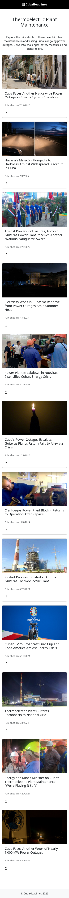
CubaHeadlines (36, 4)
